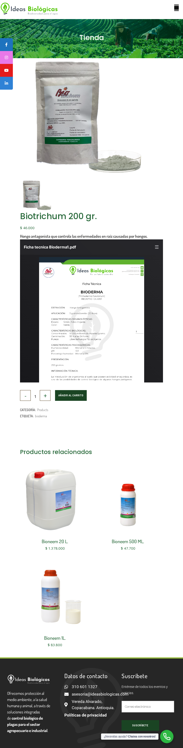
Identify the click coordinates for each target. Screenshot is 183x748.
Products (42, 410)
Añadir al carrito (70, 395)
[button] (177, 6)
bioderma (41, 416)
